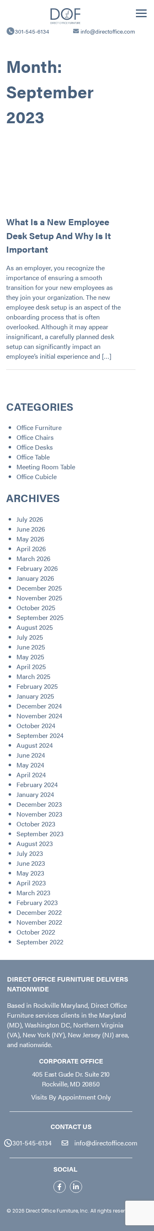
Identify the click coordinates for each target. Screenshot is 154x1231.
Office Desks (34, 447)
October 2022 (35, 932)
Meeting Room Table (45, 466)
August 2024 (34, 745)
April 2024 (31, 774)
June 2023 (30, 863)
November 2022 (39, 922)
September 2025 (40, 617)
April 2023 (31, 882)
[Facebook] (59, 1187)
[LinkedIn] (76, 1187)
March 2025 (33, 676)
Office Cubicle (36, 476)
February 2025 (37, 686)
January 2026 (35, 578)
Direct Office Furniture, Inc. (57, 1210)
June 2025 (30, 647)
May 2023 (30, 873)
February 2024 (37, 784)
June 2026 (30, 529)
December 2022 (39, 912)
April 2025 (31, 666)
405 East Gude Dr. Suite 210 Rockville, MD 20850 (71, 1078)
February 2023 (37, 902)
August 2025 (34, 627)
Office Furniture (39, 427)
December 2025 (39, 588)
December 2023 (39, 804)
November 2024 (39, 715)
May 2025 (30, 656)
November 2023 (39, 814)
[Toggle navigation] (141, 13)
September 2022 (39, 941)
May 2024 (30, 764)
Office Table (33, 457)
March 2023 (33, 892)
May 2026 (30, 538)
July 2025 (29, 637)
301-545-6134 (32, 31)
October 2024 (35, 725)
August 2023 (34, 843)
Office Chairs (35, 437)
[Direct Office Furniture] (66, 15)
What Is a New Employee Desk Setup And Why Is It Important (58, 235)
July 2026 (29, 519)
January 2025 (35, 696)
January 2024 (35, 794)
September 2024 (40, 735)
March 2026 (33, 558)
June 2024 (30, 755)
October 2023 (35, 823)
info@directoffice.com (107, 31)
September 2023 (40, 833)
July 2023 (29, 853)
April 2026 (31, 548)
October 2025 (35, 607)
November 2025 (39, 597)
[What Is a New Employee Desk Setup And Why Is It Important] (64, 171)
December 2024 (39, 706)
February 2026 (37, 568)
